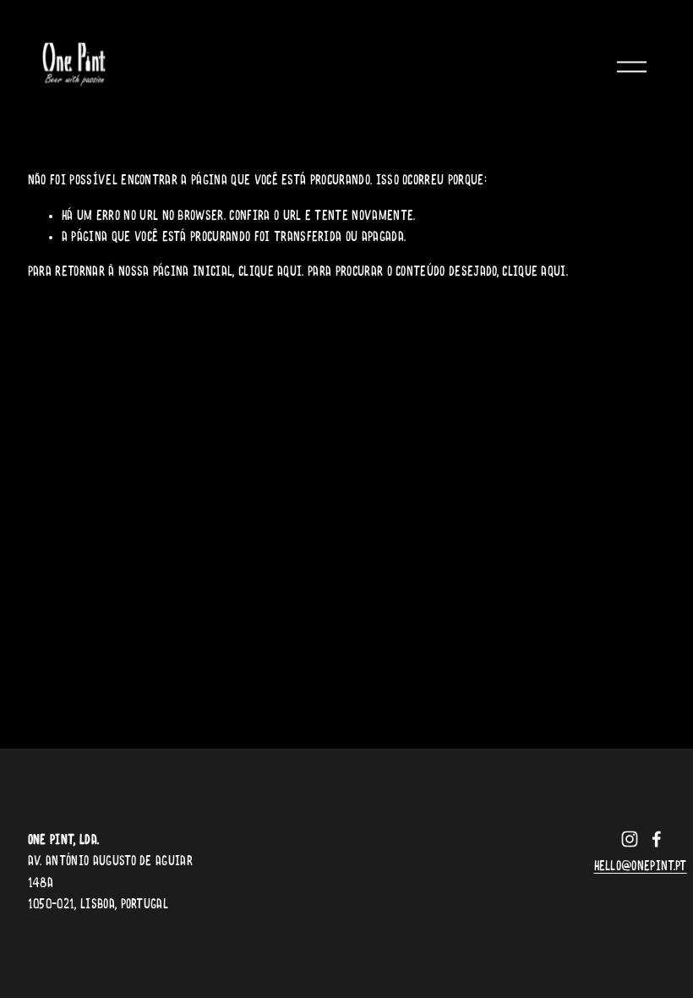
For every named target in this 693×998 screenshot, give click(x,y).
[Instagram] (629, 839)
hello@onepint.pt (640, 867)
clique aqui (270, 272)
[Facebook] (656, 839)
